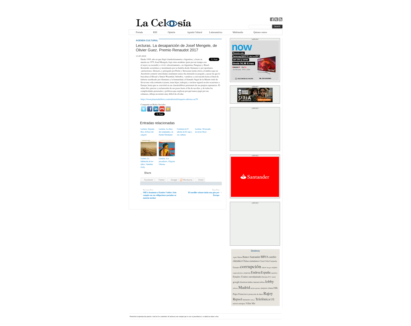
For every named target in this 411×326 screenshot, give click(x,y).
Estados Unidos (240, 276)
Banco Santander (251, 257)
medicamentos (255, 288)
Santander (246, 299)
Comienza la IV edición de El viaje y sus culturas (184, 132)
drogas (269, 267)
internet (256, 282)
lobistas (235, 288)
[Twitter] (143, 109)
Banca (239, 257)
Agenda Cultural (194, 32)
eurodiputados (255, 276)
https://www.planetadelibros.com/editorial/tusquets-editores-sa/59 (169, 99)
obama (270, 288)
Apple (235, 257)
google (236, 281)
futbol (274, 277)
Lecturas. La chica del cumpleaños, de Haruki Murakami (166, 132)
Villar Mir (250, 303)
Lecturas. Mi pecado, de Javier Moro (203, 130)
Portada (139, 32)
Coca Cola (264, 261)
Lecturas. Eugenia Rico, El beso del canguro (147, 132)
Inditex (250, 282)
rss (280, 19)
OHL (275, 287)
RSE (155, 32)
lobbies (262, 282)
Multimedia (238, 32)
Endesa (255, 272)
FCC (269, 277)
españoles (274, 273)
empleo (274, 267)
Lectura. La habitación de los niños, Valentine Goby (147, 162)
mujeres (264, 288)
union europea (239, 303)
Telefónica (262, 299)
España (265, 272)
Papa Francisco (240, 294)
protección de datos (255, 294)
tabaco (252, 300)
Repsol (237, 299)
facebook (272, 19)
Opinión (171, 32)
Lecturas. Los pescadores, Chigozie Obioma (167, 161)
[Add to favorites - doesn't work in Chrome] (168, 109)
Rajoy (268, 293)
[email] (162, 109)
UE (272, 299)
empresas (247, 273)
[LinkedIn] (155, 109)
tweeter (276, 19)
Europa (264, 277)
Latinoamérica (215, 32)
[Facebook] (149, 109)
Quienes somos (260, 32)
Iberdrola (243, 282)
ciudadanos (254, 261)
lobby (269, 281)
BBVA (264, 257)
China (246, 260)
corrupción (250, 266)
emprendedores (238, 273)
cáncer (264, 267)
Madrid (244, 287)
